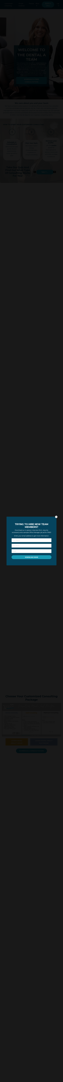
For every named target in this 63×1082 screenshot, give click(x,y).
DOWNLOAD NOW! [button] (31, 557)
